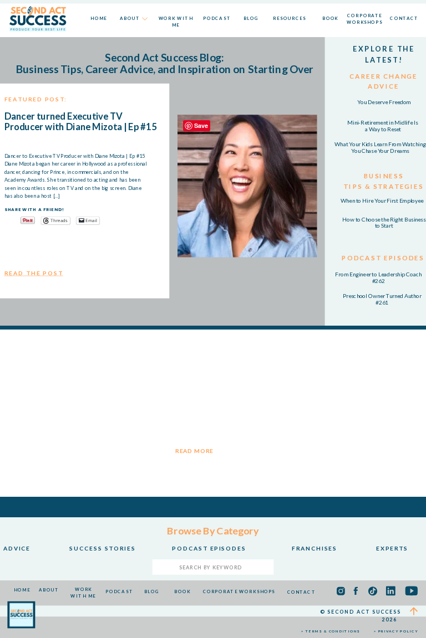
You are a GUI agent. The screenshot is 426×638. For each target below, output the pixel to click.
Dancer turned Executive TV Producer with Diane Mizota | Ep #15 (80, 121)
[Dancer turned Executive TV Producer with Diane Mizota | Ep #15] (247, 186)
